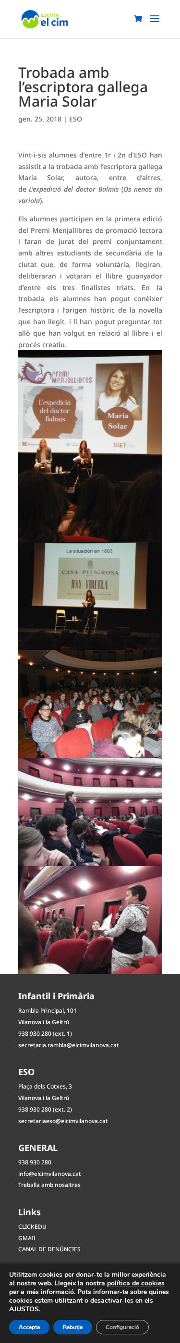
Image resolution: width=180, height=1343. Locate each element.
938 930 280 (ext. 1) (45, 1033)
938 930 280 (34, 1162)
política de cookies (136, 1283)
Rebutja (73, 1327)
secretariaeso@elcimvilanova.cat (63, 1121)
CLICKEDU (32, 1226)
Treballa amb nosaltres (49, 1185)
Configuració (122, 1327)
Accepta (29, 1327)
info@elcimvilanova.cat (49, 1174)
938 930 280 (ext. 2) (45, 1109)
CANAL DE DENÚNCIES (49, 1249)
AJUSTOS (24, 1309)
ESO (75, 118)
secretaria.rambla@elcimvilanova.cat (68, 1045)
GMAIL (27, 1238)
